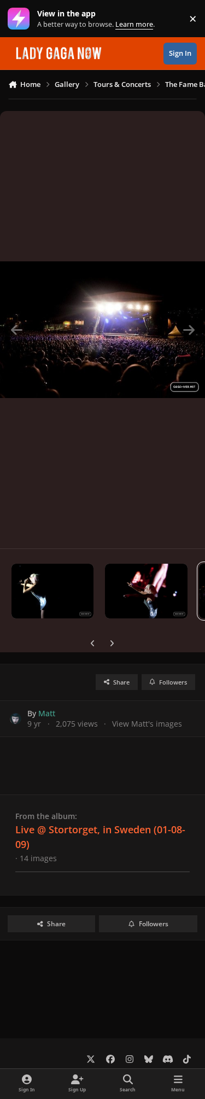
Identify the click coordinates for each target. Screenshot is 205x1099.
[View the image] (52, 591)
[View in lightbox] (102, 329)
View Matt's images (147, 723)
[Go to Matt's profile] (15, 718)
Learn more (21, 19)
